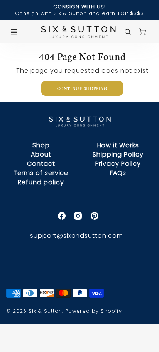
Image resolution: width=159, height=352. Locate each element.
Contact (41, 163)
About (41, 154)
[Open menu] (14, 32)
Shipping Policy (118, 154)
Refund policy (41, 182)
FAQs (118, 172)
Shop (41, 145)
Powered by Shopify (93, 311)
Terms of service (41, 172)
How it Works (118, 145)
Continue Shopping (82, 88)
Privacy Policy (118, 163)
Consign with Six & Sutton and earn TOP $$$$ (79, 13)
